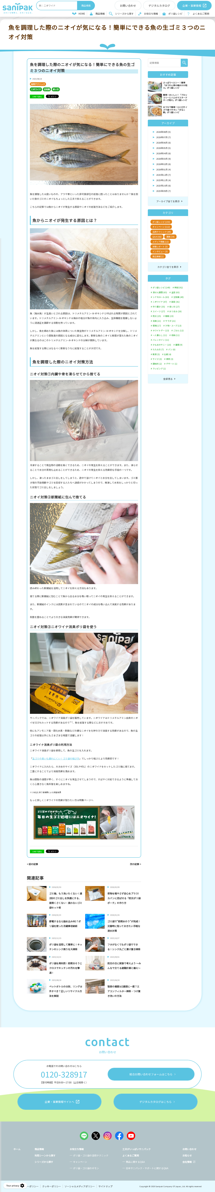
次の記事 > (135, 864)
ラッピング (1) (159, 368)
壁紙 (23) (169, 316)
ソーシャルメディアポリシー (79, 1186)
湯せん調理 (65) (160, 292)
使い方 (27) (174, 306)
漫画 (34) (170, 236)
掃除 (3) (169, 359)
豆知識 (47, 89)
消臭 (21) (157, 321)
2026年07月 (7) (163, 137)
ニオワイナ (36, 89)
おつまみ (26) (175, 311)
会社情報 (187, 1161)
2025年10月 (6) (163, 185)
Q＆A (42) (157, 236)
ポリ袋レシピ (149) (161, 287)
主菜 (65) (175, 292)
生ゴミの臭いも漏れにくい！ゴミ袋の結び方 (55, 758)
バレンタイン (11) (161, 340)
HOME (81, 13)
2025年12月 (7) (163, 174)
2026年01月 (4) (163, 169)
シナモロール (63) (161, 297)
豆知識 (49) (178, 297)
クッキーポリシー (51, 1186)
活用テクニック (38, 84)
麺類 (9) (178, 345)
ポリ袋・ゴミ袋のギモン (86, 1168)
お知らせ (187, 1155)
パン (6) (171, 349)
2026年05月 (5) (163, 148)
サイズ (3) (157, 359)
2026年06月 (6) (163, 142)
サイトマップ (105, 1186)
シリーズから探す (124, 13)
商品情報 (100, 13)
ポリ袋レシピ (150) (161, 221)
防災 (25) (157, 316)
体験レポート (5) (160, 246)
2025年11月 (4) (163, 180)
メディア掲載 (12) (161, 241)
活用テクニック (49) (162, 231)
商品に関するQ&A (135, 1161)
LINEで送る (37, 96)
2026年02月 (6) (163, 164)
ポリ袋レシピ (175, 13)
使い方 (56, 89)
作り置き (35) (159, 306)
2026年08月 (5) (163, 131)
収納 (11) (175, 335)
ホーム (16, 1149)
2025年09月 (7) (163, 191)
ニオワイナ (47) (160, 302)
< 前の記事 (32, 864)
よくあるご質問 (201, 13)
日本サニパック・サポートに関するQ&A (147, 1168)
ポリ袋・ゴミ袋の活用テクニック (90, 1155)
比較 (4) (167, 354)
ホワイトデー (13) (161, 330)
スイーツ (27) (159, 311)
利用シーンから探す (45, 1155)
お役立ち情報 (151, 13)
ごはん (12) (178, 330)
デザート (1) (171, 364)
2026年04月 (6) (163, 153)
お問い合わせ (189, 1149)
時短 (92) (179, 287)
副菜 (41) (175, 302)
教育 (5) (156, 354)
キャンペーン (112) (161, 226)
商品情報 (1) (158, 256)
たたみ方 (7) (158, 349)
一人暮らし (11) (160, 335)
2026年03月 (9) (163, 158)
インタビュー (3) (160, 251)
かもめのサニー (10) (162, 345)
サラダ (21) (170, 321)
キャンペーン (80, 1161)
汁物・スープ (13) (173, 325)
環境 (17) (157, 325)
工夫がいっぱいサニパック (136, 1149)
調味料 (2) (157, 364)
